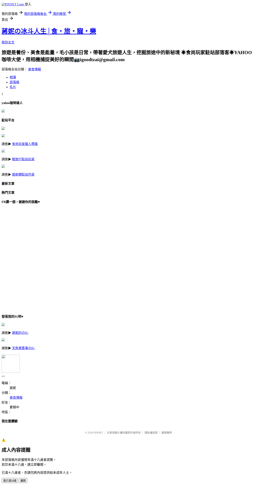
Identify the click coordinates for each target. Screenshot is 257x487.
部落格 (14, 82)
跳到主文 (8, 42)
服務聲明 (166, 432)
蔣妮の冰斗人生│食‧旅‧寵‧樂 (49, 31)
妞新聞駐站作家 (23, 174)
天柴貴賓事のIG (23, 348)
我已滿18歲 (9, 480)
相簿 (13, 77)
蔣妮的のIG (20, 333)
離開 (23, 480)
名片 (13, 87)
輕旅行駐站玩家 (23, 159)
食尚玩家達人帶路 (25, 144)
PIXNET (98, 432)
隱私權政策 (151, 432)
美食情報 (34, 69)
